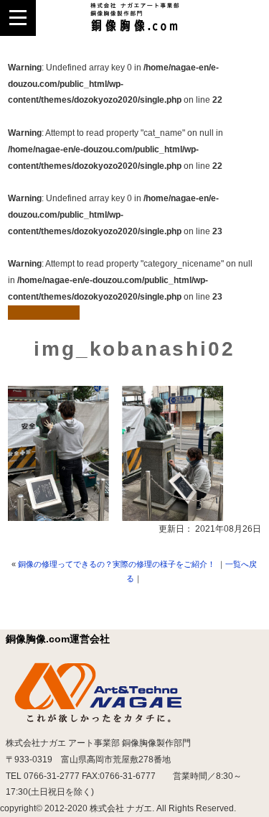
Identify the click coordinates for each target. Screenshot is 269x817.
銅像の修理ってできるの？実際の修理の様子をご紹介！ (116, 564)
